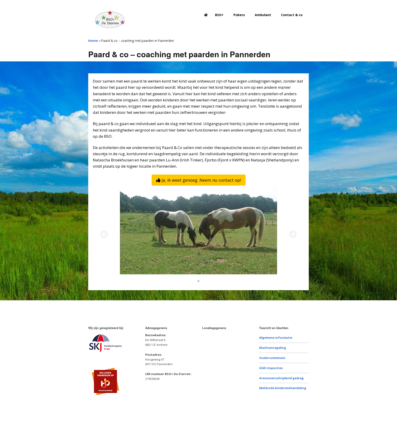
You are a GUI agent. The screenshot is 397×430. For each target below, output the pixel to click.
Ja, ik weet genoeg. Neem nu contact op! (200, 180)
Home (93, 40)
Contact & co (292, 15)
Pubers (239, 15)
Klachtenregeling (272, 348)
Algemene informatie (275, 337)
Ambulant (263, 15)
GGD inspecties (271, 368)
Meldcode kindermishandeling (282, 388)
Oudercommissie (272, 358)
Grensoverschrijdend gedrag (281, 378)
